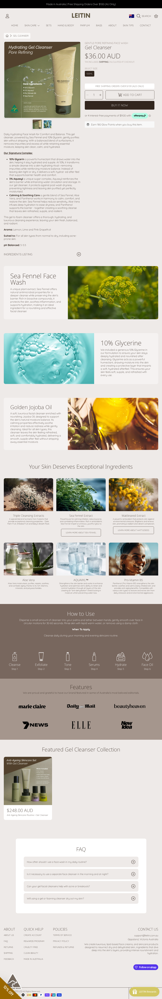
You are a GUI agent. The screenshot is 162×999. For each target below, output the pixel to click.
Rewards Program (34, 941)
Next (77, 80)
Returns (8, 947)
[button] (145, 16)
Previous (7, 80)
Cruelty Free (31, 947)
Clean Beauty (31, 953)
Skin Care (31, 25)
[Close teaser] (23, 994)
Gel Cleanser (20, 35)
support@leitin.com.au (146, 935)
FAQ (6, 941)
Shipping (103, 62)
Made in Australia (33, 959)
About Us (9, 935)
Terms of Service (62, 935)
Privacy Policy (61, 941)
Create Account (33, 935)
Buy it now (119, 105)
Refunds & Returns (63, 947)
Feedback (9, 959)
